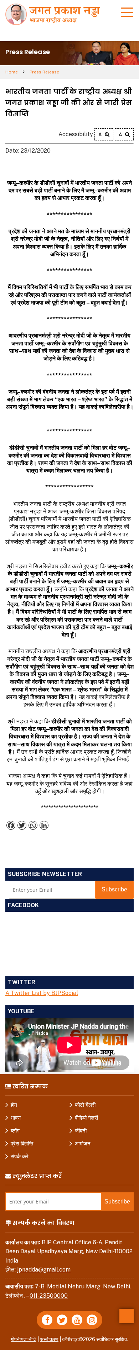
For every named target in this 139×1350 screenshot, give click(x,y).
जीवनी (81, 1131)
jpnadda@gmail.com (44, 1269)
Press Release (44, 72)
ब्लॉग (15, 1131)
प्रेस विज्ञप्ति (22, 1143)
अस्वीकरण (49, 1339)
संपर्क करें (20, 1156)
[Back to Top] (126, 1316)
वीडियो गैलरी (86, 1118)
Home (11, 72)
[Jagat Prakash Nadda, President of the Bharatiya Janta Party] (55, 13)
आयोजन (83, 1143)
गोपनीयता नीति (23, 1339)
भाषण (16, 1118)
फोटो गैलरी (85, 1105)
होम (14, 1105)
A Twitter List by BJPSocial (41, 993)
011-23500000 (49, 1295)
